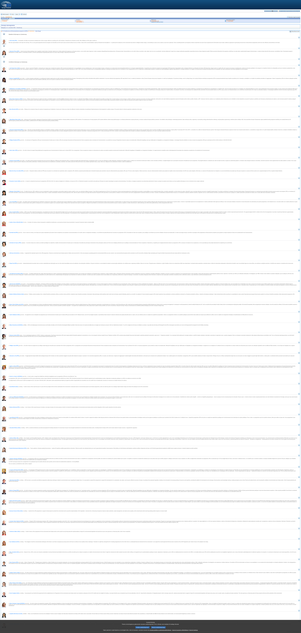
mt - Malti (287, 11)
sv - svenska (299, 11)
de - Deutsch (271, 11)
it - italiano (281, 11)
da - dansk (269, 11)
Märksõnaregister (5, 14)
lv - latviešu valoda (282, 11)
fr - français (276, 11)
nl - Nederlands (288, 11)
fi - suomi (297, 11)
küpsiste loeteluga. (193, 630)
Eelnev (12, 14)
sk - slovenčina (294, 11)
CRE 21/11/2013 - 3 (80, 21)
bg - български (265, 11)
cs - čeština (268, 11)
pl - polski (290, 11)
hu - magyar (285, 11)
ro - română (293, 11)
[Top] (299, 37)
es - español (266, 11)
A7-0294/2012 (31, 31)
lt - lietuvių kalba (284, 11)
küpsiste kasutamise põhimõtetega (180, 630)
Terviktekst (24, 14)
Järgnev (17, 14)
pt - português (291, 11)
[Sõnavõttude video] (4, 34)
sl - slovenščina (296, 11)
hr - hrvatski (279, 11)
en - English (275, 11)
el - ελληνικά (274, 11)
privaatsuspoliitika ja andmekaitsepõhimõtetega (160, 630)
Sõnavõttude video (295, 31)
